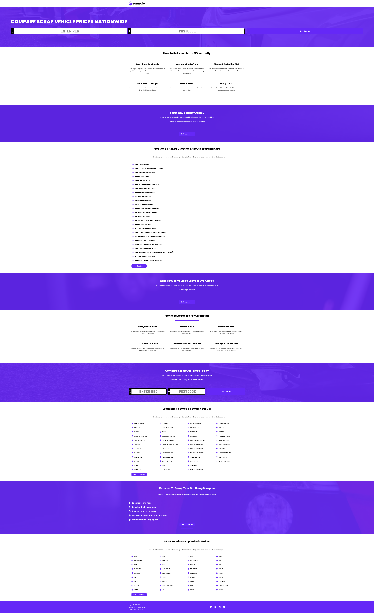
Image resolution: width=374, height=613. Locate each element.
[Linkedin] (224, 607)
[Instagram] (219, 607)
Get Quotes (305, 31)
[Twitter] (215, 607)
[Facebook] (211, 607)
